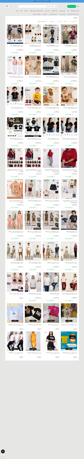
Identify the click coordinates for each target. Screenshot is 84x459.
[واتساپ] (3, 456)
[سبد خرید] (78, 6)
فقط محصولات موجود (42, 21)
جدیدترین (73, 21)
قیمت (59, 21)
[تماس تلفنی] (3, 451)
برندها (65, 21)
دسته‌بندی (52, 21)
